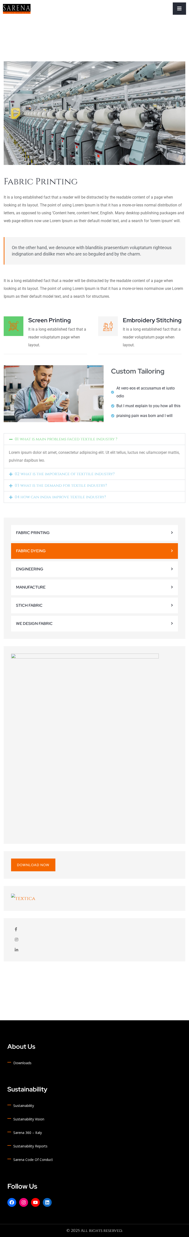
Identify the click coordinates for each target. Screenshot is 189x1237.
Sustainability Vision (28, 1119)
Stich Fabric (29, 605)
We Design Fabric (34, 623)
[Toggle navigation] (179, 8)
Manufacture (31, 587)
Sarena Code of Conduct (33, 1159)
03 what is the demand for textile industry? (61, 485)
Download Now (33, 865)
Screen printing (49, 320)
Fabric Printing (33, 532)
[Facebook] (11, 1202)
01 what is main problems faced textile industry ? (66, 439)
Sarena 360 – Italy (27, 1132)
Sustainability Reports (30, 1146)
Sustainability (23, 1105)
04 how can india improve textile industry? (60, 497)
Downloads (22, 1063)
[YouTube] (35, 1202)
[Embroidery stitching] (108, 326)
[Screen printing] (13, 326)
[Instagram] (23, 1202)
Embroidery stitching (152, 320)
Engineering (29, 569)
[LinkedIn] (47, 1202)
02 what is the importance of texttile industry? (65, 474)
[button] (94, 439)
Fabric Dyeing (31, 550)
